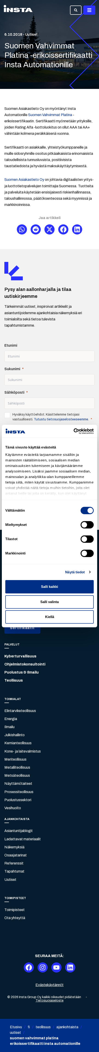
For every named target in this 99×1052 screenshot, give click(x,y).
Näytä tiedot (75, 572)
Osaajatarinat (15, 855)
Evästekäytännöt (49, 985)
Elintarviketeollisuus (20, 711)
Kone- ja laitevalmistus (22, 751)
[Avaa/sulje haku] (76, 10)
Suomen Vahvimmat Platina (50, 115)
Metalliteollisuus (17, 767)
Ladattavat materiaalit (22, 839)
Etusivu (16, 1027)
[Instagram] (43, 967)
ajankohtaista (67, 1027)
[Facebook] (29, 967)
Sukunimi (12, 369)
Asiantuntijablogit (18, 831)
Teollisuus (13, 680)
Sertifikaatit (22, 628)
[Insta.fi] (18, 10)
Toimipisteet (14, 910)
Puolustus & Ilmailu (21, 672)
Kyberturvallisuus (20, 656)
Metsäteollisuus (17, 775)
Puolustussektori (17, 800)
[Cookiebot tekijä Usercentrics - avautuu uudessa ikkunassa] (73, 431)
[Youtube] (56, 967)
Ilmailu (9, 727)
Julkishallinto (14, 735)
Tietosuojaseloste (49, 1000)
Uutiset (10, 880)
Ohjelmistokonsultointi (24, 664)
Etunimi (10, 345)
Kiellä (49, 617)
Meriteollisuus (15, 759)
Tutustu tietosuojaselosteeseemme (61, 419)
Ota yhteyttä (14, 918)
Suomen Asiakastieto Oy (24, 180)
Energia (10, 719)
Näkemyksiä (14, 847)
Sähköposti (14, 392)
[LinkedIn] (70, 967)
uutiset (15, 1032)
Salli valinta (49, 602)
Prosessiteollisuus (18, 792)
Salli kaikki (49, 587)
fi (29, 1027)
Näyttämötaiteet (18, 783)
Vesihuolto (12, 808)
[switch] (87, 524)
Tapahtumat (14, 871)
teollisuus (43, 1027)
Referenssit (13, 863)
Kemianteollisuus (18, 743)
